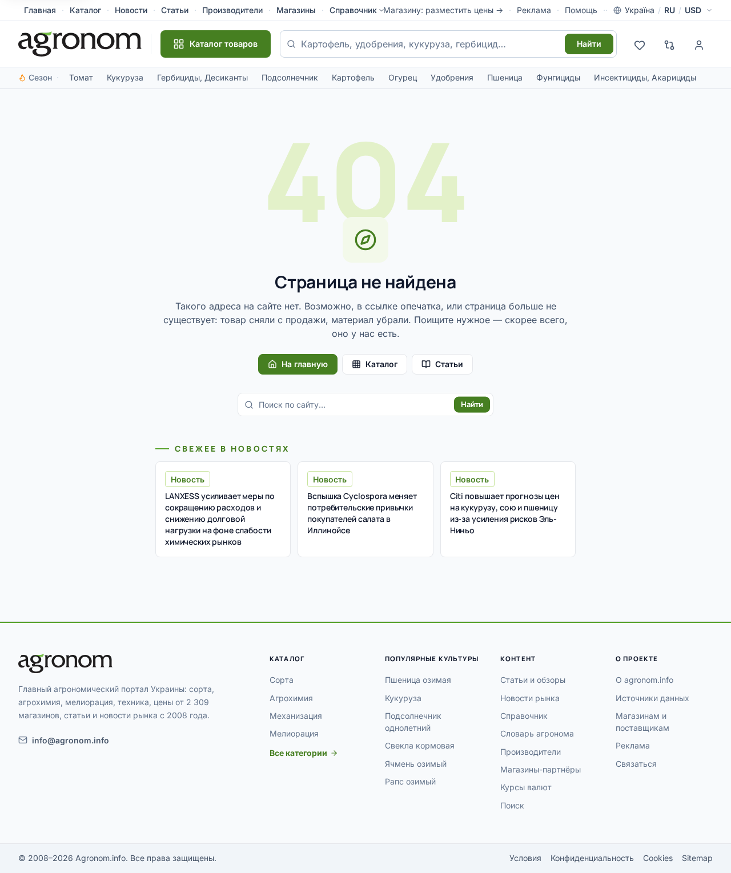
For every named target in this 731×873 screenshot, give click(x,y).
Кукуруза (125, 77)
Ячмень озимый (416, 764)
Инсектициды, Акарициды (645, 77)
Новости (131, 10)
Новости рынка (530, 698)
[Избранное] (639, 44)
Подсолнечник (290, 77)
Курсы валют (526, 787)
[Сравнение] (669, 44)
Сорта (282, 680)
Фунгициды (558, 77)
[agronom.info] (80, 44)
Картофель (353, 77)
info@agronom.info (70, 740)
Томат (81, 77)
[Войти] (699, 44)
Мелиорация (294, 733)
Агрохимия (291, 698)
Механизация (296, 716)
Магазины (296, 10)
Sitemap (697, 858)
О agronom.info (644, 680)
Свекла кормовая (420, 745)
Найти (589, 44)
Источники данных (652, 698)
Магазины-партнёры (540, 769)
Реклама (534, 10)
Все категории (298, 753)
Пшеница (505, 77)
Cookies (658, 858)
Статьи (174, 10)
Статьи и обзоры (532, 680)
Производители (232, 10)
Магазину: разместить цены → (443, 10)
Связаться (636, 764)
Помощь (581, 10)
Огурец (402, 77)
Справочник (353, 10)
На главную (305, 364)
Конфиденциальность (592, 858)
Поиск (512, 805)
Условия (525, 858)
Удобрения (452, 77)
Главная (40, 10)
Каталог (85, 10)
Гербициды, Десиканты (202, 77)
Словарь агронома (537, 733)
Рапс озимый (410, 781)
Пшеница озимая (418, 680)
